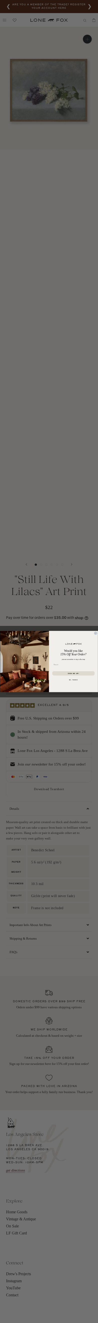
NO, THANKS (73, 679)
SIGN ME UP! (73, 673)
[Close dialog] (95, 633)
